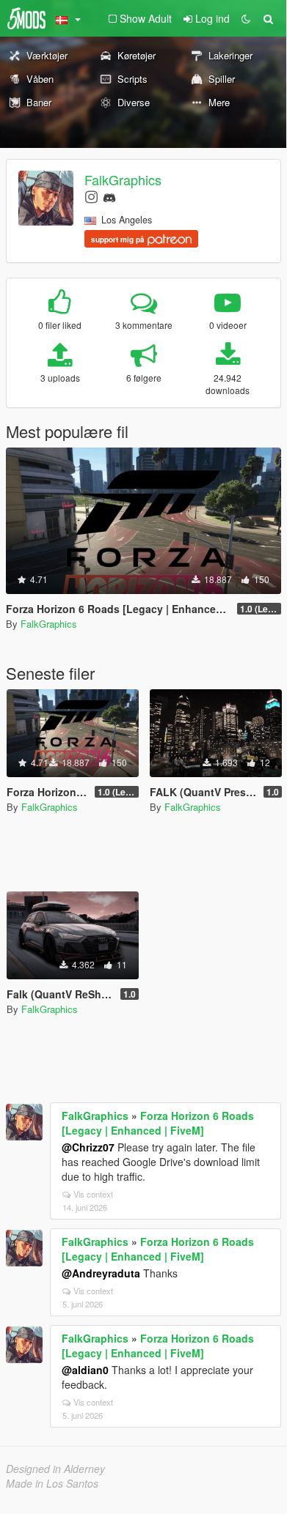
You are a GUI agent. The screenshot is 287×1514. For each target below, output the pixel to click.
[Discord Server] (109, 196)
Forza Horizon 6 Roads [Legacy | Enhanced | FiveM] (158, 1123)
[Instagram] (91, 196)
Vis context (93, 1194)
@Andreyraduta (101, 1273)
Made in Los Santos (52, 1483)
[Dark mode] (246, 18)
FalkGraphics (122, 179)
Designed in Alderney (55, 1468)
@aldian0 (85, 1369)
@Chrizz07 (88, 1147)
